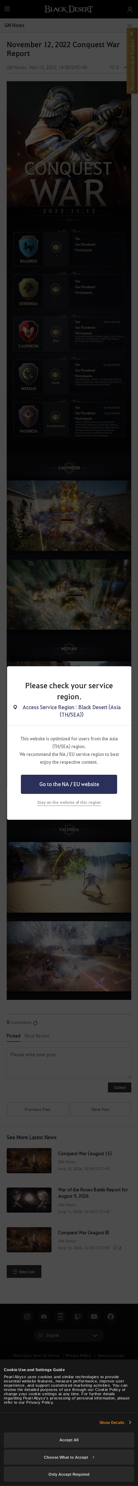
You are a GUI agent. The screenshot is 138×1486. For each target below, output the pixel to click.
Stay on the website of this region (69, 802)
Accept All (69, 1440)
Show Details (111, 1422)
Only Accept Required (69, 1474)
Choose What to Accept (66, 1457)
